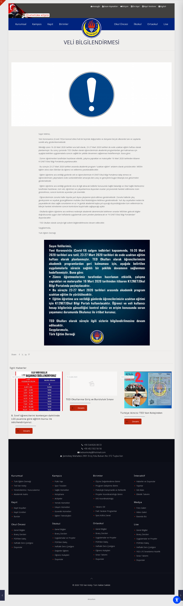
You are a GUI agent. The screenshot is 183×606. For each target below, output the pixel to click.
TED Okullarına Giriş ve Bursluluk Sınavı (90, 399)
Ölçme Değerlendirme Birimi (108, 481)
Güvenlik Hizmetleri (63, 511)
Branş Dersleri (20, 534)
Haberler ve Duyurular (145, 481)
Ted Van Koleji (20, 485)
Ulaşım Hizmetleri (62, 507)
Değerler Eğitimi (61, 550)
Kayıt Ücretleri (20, 512)
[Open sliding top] (3, 3)
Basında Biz (141, 516)
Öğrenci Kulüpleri (62, 555)
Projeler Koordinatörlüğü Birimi (109, 494)
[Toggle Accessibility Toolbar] (177, 600)
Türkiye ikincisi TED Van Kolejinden (141, 412)
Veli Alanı (140, 490)
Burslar (17, 516)
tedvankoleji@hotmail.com (93, 452)
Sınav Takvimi (101, 554)
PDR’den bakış (20, 538)
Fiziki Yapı (59, 481)
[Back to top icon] (91, 578)
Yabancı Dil (100, 507)
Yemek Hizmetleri (62, 503)
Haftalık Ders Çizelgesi (23, 543)
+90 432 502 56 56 (93, 448)
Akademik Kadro (21, 494)
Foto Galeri (141, 508)
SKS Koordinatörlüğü (104, 498)
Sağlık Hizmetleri (62, 490)
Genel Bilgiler (19, 530)
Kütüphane (59, 494)
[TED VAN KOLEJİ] (91, 28)
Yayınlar (139, 485)
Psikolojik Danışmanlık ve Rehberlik (111, 490)
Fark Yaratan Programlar (106, 511)
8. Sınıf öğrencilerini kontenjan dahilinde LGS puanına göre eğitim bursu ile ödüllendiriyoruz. (35, 419)
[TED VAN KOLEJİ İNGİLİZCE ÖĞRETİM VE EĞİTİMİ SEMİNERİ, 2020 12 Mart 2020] (2, 595)
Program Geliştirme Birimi (107, 485)
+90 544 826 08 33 (93, 444)
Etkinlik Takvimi (143, 494)
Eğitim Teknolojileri (63, 515)
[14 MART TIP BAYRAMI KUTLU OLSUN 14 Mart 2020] (180, 595)
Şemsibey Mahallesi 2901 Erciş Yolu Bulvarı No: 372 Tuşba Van (93, 456)
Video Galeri (141, 512)
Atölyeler (58, 498)
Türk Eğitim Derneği (22, 481)
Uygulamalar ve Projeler (65, 538)
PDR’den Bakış (61, 542)
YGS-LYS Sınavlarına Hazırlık (148, 551)
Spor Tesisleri (60, 485)
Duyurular (18, 547)
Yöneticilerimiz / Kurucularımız (27, 490)
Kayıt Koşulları (20, 508)
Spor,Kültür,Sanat (103, 515)
